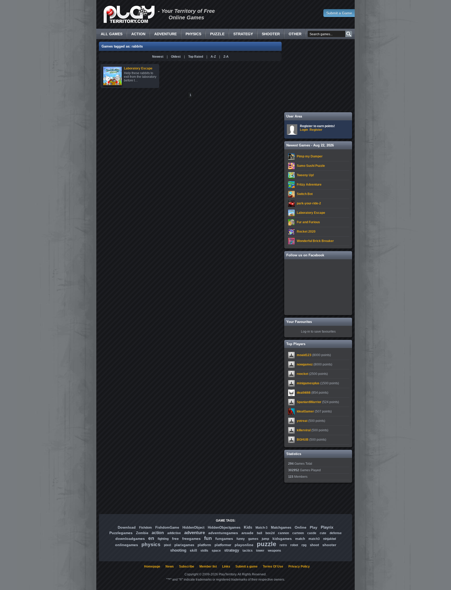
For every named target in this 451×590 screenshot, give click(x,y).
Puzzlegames (121, 533)
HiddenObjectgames (224, 527)
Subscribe (186, 566)
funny (240, 539)
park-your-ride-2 (309, 203)
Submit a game (246, 566)
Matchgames (281, 527)
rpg (303, 545)
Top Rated (195, 56)
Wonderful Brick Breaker (315, 241)
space (216, 550)
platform (204, 545)
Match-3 (262, 527)
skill (193, 550)
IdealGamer (305, 411)
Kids (248, 527)
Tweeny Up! (305, 175)
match (300, 539)
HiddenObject (193, 527)
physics (151, 544)
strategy (231, 550)
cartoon (298, 533)
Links (226, 566)
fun (208, 538)
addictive (174, 533)
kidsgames (282, 538)
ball (259, 533)
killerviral (304, 430)
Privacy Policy (299, 566)
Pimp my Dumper (310, 156)
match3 (314, 539)
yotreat (302, 421)
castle (311, 533)
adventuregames (223, 533)
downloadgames (130, 538)
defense (336, 533)
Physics (193, 34)
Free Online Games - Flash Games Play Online (129, 14)
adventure (194, 532)
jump (265, 539)
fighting (163, 539)
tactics (247, 550)
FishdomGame (167, 527)
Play (313, 527)
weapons (274, 550)
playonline (244, 545)
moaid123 (304, 355)
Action (138, 34)
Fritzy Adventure (309, 184)
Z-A (226, 56)
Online (300, 527)
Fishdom (145, 527)
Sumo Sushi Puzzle (311, 166)
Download (127, 527)
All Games (111, 34)
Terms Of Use (273, 566)
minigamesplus (308, 383)
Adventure (165, 34)
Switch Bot (305, 194)
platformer (223, 545)
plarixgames (184, 545)
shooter (329, 545)
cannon (283, 533)
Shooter (271, 34)
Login (304, 130)
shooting (178, 550)
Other (295, 34)
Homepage (152, 566)
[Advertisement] (318, 75)
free (175, 538)
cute (323, 533)
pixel (167, 545)
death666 (304, 392)
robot (294, 545)
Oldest (176, 56)
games (253, 539)
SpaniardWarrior (309, 402)
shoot (314, 545)
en (151, 538)
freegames (191, 538)
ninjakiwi (329, 539)
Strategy (243, 34)
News (169, 566)
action (158, 532)
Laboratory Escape (311, 213)
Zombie (142, 533)
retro (283, 545)
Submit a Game (339, 13)
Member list (208, 566)
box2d (270, 533)
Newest (157, 56)
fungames (224, 538)
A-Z (213, 56)
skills (204, 550)
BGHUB (302, 439)
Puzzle (217, 34)
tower (260, 550)
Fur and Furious (308, 222)
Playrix (327, 527)
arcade (247, 533)
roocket (302, 374)
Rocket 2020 (306, 231)
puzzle (266, 543)
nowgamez (305, 364)
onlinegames (126, 545)
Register (316, 130)
